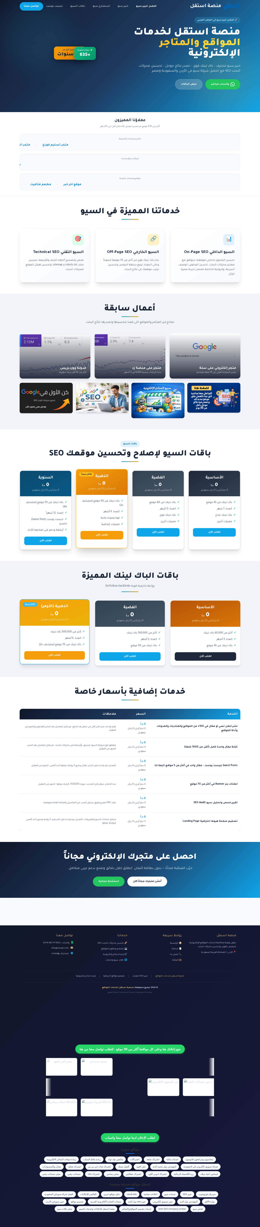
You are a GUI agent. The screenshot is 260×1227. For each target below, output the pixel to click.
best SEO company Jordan (172, 1208)
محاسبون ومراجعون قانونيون (199, 1159)
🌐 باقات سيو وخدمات (116, 960)
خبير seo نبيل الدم (137, 1201)
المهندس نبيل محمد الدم (164, 1166)
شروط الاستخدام (127, 992)
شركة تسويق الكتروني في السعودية (200, 1166)
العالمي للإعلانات (88, 1194)
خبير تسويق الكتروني (163, 1201)
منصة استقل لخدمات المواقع (169, 976)
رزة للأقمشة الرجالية (183, 1174)
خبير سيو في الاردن (54, 1201)
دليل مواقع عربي (112, 1194)
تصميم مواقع (77, 1201)
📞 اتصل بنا (176, 954)
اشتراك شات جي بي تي (99, 1166)
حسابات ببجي (74, 1174)
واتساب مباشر (220, 84)
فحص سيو (198, 1208)
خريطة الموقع (113, 992)
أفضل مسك (123, 1166)
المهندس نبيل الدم (189, 1201)
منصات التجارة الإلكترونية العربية (105, 1201)
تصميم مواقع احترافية (114, 976)
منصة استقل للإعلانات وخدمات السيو (97, 1208)
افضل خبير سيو (146, 6)
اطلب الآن (214, 532)
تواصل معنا (31, 6)
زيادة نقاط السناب (92, 1159)
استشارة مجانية (109, 881)
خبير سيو (123, 6)
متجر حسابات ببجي (51, 1174)
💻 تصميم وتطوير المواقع (114, 949)
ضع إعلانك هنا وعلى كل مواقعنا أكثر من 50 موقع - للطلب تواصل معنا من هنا (130, 1049)
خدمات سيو (170, 1194)
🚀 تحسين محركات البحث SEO (112, 943)
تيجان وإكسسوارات (51, 1166)
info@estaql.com (60, 948)
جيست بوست (54, 6)
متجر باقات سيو (64, 1208)
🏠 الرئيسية (176, 943)
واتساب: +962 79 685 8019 (56, 943)
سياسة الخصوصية (144, 992)
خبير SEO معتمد (140, 976)
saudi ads (132, 1194)
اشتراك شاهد (152, 1159)
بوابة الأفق (210, 1201)
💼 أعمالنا (177, 960)
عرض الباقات (189, 84)
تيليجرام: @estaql (60, 953)
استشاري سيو (101, 6)
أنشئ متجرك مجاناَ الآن (147, 881)
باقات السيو (77, 6)
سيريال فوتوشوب (207, 1194)
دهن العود (141, 1166)
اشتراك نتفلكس (133, 1174)
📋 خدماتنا (177, 949)
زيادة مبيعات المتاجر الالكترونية (61, 1159)
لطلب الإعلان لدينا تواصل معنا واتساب (130, 1137)
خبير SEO (187, 1194)
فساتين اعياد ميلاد (209, 1174)
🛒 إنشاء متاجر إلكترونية (115, 954)
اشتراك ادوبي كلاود (157, 1174)
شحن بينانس (112, 1174)
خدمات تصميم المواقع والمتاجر (136, 1208)
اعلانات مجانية (150, 1194)
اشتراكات (134, 1159)
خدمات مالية (172, 1159)
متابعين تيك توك (115, 1159)
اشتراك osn (93, 1174)
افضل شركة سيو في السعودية (58, 1194)
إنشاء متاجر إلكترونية (86, 976)
